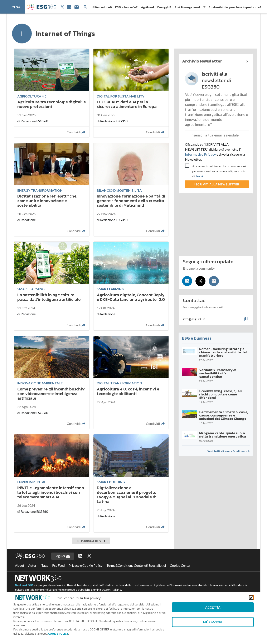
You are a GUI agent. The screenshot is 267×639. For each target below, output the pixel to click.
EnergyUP (164, 7)
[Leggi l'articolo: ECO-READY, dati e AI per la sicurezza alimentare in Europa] (131, 93)
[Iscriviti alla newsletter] (214, 281)
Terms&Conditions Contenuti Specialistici (136, 565)
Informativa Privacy (201, 154)
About (19, 565)
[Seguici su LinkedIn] (187, 281)
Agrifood (147, 7)
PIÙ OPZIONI (213, 622)
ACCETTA (212, 607)
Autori (32, 565)
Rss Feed (58, 565)
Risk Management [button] (187, 7)
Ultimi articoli (102, 7)
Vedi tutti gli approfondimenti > (228, 451)
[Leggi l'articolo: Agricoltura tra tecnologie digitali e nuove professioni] (51, 93)
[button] (12, 7)
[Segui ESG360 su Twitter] (89, 556)
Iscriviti (216, 184)
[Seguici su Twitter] (200, 281)
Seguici (60, 556)
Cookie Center (180, 565)
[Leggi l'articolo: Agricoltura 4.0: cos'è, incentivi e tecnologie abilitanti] (131, 382)
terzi (199, 176)
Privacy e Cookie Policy (85, 565)
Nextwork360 (24, 585)
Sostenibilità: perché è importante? (235, 7)
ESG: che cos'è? (126, 7)
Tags (44, 565)
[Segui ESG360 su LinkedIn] (80, 556)
